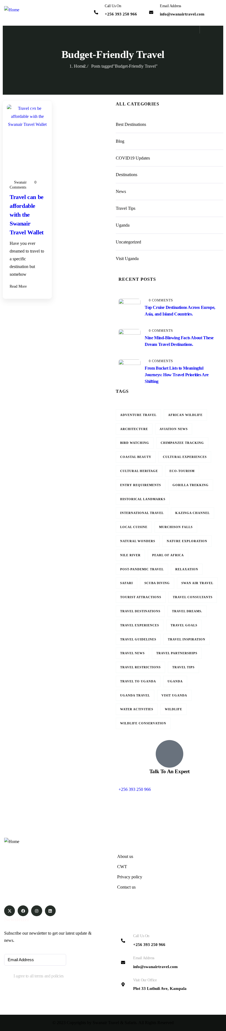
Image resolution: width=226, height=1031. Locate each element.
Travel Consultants (192, 597)
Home (79, 66)
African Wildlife (185, 415)
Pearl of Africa (168, 555)
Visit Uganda (26, 160)
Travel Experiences (139, 625)
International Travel (142, 513)
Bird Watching (134, 442)
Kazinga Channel (192, 513)
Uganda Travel (135, 695)
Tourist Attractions (140, 597)
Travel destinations (140, 611)
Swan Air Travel (197, 583)
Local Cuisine (133, 527)
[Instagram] (36, 910)
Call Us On (113, 6)
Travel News (132, 653)
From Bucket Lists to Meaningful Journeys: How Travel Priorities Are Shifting (177, 375)
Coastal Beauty (135, 456)
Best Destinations (131, 124)
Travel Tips (24, 144)
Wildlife (173, 709)
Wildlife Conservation (143, 723)
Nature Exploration (187, 541)
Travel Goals (184, 625)
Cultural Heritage (139, 471)
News (121, 191)
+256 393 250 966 (135, 789)
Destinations (25, 136)
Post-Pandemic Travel (142, 569)
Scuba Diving (157, 583)
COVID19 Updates (133, 158)
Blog (19, 128)
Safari (126, 583)
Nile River (130, 555)
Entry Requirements (140, 485)
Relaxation (186, 569)
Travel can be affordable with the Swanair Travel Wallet (27, 215)
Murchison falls (176, 527)
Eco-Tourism (182, 471)
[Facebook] (23, 910)
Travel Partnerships (176, 653)
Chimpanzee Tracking (182, 442)
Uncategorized (128, 242)
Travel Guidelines (138, 639)
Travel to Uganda (138, 681)
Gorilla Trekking (191, 485)
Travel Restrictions (140, 667)
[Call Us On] (96, 12)
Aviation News (174, 429)
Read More (19, 286)
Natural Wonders (137, 541)
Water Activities (136, 709)
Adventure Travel (138, 415)
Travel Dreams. (187, 611)
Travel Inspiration (186, 639)
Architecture (134, 429)
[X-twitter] (9, 910)
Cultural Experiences (185, 456)
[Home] (11, 10)
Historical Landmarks (142, 499)
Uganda (22, 152)
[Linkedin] (50, 910)
